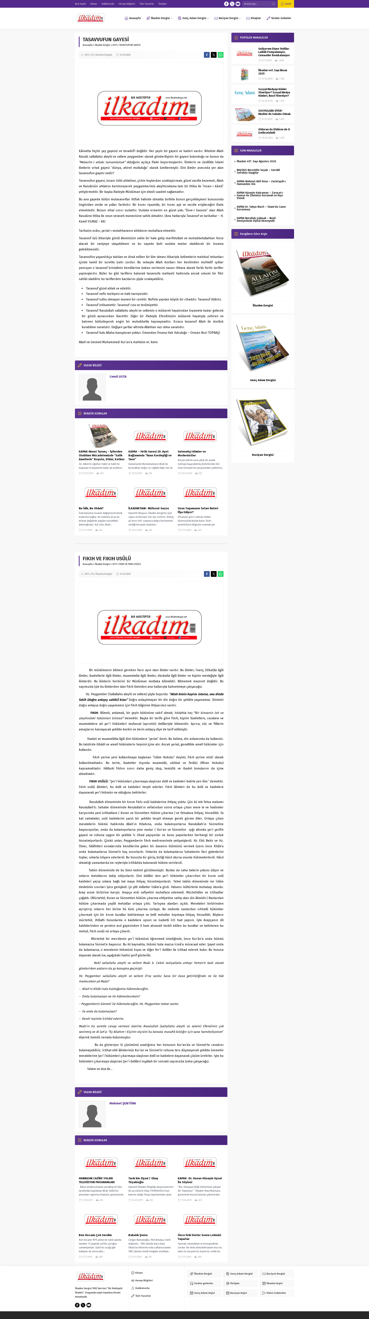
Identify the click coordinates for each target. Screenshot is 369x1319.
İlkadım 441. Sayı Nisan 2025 (272, 72)
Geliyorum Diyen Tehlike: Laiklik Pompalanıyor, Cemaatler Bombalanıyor (274, 52)
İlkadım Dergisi (102, 45)
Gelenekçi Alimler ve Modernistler (192, 453)
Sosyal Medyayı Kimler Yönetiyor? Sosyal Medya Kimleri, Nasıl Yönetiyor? (274, 92)
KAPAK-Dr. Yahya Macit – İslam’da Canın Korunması (261, 208)
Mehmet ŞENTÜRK (123, 1103)
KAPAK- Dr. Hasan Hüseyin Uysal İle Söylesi (200, 1180)
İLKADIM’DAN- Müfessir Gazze (148, 508)
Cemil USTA (118, 377)
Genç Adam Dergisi (263, 380)
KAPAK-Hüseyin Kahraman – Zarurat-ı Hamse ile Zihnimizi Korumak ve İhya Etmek (260, 195)
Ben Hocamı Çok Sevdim (95, 1235)
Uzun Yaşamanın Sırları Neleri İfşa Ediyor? (198, 510)
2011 (114, 45)
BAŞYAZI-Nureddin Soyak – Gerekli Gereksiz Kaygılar (258, 171)
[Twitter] (232, 4)
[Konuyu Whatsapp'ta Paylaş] (221, 55)
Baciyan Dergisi (262, 455)
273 (92, 55)
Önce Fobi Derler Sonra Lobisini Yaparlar (199, 1237)
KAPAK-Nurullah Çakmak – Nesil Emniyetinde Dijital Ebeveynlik (256, 219)
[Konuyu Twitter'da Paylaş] (214, 55)
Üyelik (288, 3)
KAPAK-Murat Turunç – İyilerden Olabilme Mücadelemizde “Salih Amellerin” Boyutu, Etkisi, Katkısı (101, 455)
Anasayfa (87, 45)
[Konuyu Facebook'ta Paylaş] (207, 55)
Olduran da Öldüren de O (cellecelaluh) (274, 131)
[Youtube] (238, 4)
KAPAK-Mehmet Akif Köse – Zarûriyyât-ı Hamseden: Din (261, 183)
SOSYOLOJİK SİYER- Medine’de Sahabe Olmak (274, 112)
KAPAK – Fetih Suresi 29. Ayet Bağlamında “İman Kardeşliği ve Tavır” (150, 455)
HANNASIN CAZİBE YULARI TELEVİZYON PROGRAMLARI (97, 1180)
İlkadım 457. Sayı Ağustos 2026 (256, 161)
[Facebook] (226, 4)
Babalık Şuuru (138, 1235)
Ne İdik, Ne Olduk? (91, 508)
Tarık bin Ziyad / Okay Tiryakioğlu (143, 1180)
